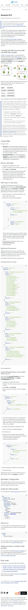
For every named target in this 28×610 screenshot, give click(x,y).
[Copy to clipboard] (26, 201)
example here (16, 491)
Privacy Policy (4, 605)
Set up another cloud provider (10, 571)
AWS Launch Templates (19, 551)
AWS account (18, 56)
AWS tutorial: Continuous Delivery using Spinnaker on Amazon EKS (14, 26)
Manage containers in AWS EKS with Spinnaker (14, 567)
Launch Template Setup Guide (8, 555)
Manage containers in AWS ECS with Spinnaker (14, 566)
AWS (3, 55)
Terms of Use (10, 605)
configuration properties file (9, 131)
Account (8, 55)
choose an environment (20, 574)
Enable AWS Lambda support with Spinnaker (14, 569)
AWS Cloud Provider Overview (14, 39)
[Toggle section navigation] (26, 10)
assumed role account (17, 542)
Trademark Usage (16, 602)
